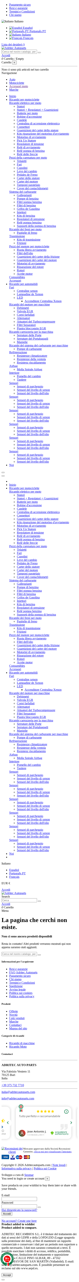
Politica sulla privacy (21, 996)
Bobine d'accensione (29, 116)
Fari (19, 164)
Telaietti (21, 161)
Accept (7, 1275)
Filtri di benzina (26, 205)
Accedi (6, 889)
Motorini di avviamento (31, 263)
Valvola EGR (25, 311)
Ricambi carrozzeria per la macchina (31, 331)
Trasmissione (17, 236)
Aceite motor (25, 273)
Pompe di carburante (29, 348)
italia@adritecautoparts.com (18, 1092)
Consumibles (17, 277)
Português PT (37, 31)
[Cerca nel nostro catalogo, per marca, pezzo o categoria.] (39, 52)
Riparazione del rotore (30, 267)
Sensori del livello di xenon (33, 389)
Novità (13, 1014)
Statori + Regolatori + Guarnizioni (37, 109)
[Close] (3, 475)
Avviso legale (17, 989)
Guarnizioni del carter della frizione (38, 256)
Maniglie (22, 342)
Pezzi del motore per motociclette (29, 246)
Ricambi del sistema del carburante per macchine (38, 345)
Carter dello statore (28, 178)
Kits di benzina (26, 215)
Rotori (21, 270)
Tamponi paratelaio (28, 185)
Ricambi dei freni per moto (25, 229)
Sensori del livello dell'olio (33, 393)
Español (27, 27)
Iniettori (21, 212)
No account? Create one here (19, 1220)
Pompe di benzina (28, 198)
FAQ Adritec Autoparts (23, 972)
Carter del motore (27, 181)
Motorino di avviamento (31, 137)
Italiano (26, 34)
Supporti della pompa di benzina (36, 226)
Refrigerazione (18, 352)
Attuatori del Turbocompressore (36, 321)
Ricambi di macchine (22, 1043)
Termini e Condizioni (22, 11)
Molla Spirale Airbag (29, 369)
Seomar (29, 1174)
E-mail (6, 1195)
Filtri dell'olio (25, 253)
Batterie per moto (27, 113)
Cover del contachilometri (32, 188)
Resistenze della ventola (31, 359)
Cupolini (22, 167)
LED (20, 297)
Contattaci (15, 1025)
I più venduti (17, 1018)
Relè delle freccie (27, 154)
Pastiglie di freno (27, 232)
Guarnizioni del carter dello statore (37, 130)
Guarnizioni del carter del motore (37, 260)
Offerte (13, 1011)
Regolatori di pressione (31, 219)
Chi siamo (15, 15)
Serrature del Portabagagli (32, 338)
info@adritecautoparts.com (18, 1098)
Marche (13, 1021)
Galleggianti (24, 195)
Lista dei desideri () (13, 44)
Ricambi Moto (18, 1046)
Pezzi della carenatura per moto (28, 157)
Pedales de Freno (27, 174)
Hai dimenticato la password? (19, 1210)
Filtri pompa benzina (29, 202)
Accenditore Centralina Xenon (43, 301)
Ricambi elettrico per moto (25, 103)
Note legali (59, 1165)
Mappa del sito (18, 1028)
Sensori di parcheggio (30, 386)
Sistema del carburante (22, 191)
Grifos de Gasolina (28, 208)
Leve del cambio (27, 171)
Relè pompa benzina (29, 222)
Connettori (23, 126)
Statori (21, 106)
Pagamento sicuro (20, 4)
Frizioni (21, 243)
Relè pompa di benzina (31, 150)
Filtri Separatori (26, 325)
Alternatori (23, 318)
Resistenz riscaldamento (31, 362)
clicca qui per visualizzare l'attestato (53, 1151)
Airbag (13, 366)
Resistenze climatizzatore (32, 355)
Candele (22, 120)
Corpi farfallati (26, 314)
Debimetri (23, 307)
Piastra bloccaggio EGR (31, 328)
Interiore (14, 372)
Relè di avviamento (28, 147)
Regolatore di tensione (30, 144)
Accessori (15, 280)
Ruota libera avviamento (31, 249)
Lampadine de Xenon (30, 294)
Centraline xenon (27, 290)
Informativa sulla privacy (17, 1168)
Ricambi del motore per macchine (29, 304)
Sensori (13, 383)
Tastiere (21, 379)
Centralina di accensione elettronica (38, 123)
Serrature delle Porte (29, 335)
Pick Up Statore (26, 140)
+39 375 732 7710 (13, 1085)
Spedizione (16, 986)
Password (7, 1202)
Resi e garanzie (18, 8)
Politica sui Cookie (45, 1168)
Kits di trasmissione (28, 239)
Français (27, 38)
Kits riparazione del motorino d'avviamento (43, 133)
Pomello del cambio (29, 376)
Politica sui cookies (20, 993)
